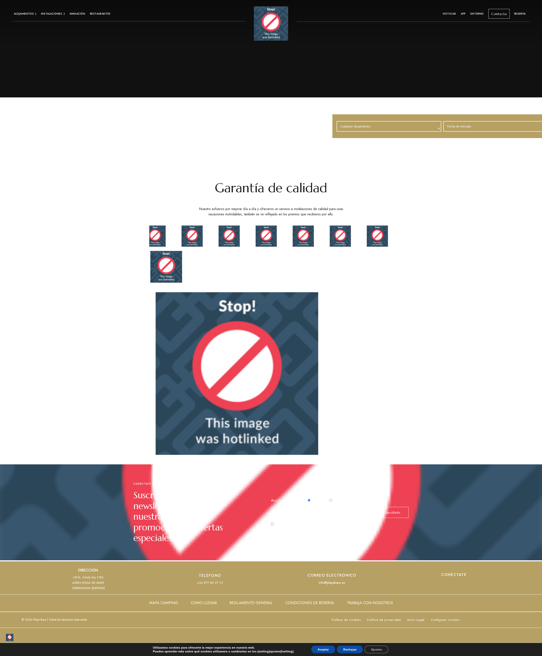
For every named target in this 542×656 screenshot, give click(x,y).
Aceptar (323, 649)
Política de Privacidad (314, 524)
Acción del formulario (289, 500)
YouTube (454, 583)
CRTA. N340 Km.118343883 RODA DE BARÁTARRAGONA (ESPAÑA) (88, 582)
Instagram (461, 583)
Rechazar (350, 649)
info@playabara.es (332, 582)
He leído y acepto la (302, 524)
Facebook (446, 583)
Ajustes (376, 649)
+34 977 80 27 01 (210, 582)
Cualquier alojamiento (355, 126)
